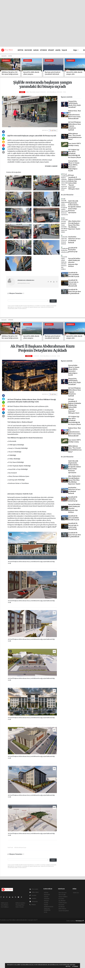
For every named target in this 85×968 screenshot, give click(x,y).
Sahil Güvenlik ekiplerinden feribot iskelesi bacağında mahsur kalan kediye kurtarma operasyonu (74, 206)
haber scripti (57, 920)
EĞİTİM (20, 50)
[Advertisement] (42, 11)
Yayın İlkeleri (4, 905)
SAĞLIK (36, 50)
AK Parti (10, 406)
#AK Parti (10, 847)
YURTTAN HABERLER (47, 909)
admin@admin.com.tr (24, 283)
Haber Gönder (20, 907)
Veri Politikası (5, 907)
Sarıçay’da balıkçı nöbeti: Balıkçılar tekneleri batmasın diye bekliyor (74, 262)
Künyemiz (35, 901)
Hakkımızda (4, 903)
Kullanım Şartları (20, 903)
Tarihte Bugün (63, 902)
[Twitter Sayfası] (4, 897)
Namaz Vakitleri (63, 896)
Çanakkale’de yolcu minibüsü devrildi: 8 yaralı (73, 274)
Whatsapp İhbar (20, 905)
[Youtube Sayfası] (10, 897)
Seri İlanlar (62, 906)
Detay (68, 966)
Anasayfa (4, 56)
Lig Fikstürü (62, 900)
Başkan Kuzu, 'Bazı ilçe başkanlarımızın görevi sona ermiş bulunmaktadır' (74, 114)
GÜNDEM (43, 50)
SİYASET (51, 50)
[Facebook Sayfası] (2, 897)
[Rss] (16, 897)
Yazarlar (33, 895)
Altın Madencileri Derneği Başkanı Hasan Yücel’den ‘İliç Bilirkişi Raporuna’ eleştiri (74, 225)
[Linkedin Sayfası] (13, 897)
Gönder (53, 301)
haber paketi (49, 920)
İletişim (33, 904)
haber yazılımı (42, 920)
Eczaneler (61, 898)
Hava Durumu (62, 892)
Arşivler (34, 898)
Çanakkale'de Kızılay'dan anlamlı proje (73, 249)
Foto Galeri (35, 889)
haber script (7, 921)
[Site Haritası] (19, 897)
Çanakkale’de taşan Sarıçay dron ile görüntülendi (74, 291)
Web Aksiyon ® (80, 921)
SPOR (45, 912)
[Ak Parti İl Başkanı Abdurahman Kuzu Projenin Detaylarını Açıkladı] (29, 375)
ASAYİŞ (57, 50)
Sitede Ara (76, 892)
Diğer (75, 50)
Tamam (75, 966)
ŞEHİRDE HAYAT (48, 906)
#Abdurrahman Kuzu (20, 847)
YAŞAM (64, 50)
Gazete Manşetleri (64, 910)
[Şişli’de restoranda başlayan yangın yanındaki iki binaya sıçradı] (29, 111)
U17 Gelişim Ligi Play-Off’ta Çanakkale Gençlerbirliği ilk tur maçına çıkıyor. (74, 153)
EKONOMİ (28, 50)
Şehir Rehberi (62, 908)
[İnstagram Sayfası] (7, 897)
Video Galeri (35, 892)
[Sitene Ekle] (22, 897)
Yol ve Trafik (62, 894)
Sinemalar (61, 904)
